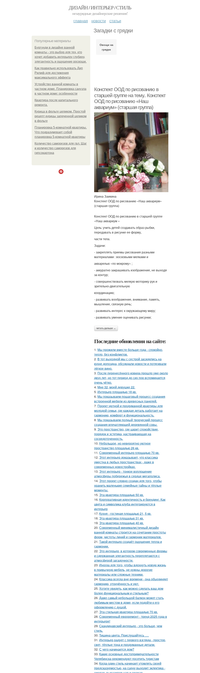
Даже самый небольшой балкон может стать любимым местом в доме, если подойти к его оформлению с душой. (129, 602)
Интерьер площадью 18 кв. (117, 392)
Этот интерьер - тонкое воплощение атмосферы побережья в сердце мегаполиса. (127, 473)
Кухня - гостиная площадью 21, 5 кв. (125, 513)
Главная (80, 20)
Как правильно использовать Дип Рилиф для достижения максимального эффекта (59, 73)
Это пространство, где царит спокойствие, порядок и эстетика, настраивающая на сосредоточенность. (126, 434)
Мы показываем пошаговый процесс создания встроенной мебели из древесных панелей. (129, 398)
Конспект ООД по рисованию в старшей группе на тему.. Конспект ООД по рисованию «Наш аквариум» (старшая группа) (130, 98)
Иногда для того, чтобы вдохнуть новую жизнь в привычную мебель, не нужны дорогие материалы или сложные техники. (130, 570)
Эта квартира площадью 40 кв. (121, 523)
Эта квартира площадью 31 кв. (121, 518)
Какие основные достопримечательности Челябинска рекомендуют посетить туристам (126, 656)
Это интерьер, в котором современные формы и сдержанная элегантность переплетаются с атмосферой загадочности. (130, 556)
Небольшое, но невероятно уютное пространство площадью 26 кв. (122, 445)
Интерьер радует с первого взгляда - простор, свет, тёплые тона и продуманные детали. (130, 642)
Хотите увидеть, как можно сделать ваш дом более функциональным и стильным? (128, 590)
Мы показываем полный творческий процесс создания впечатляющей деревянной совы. (128, 422)
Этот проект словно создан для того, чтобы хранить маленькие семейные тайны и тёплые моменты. (128, 485)
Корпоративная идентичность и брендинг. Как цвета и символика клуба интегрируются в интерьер (129, 504)
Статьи (115, 20)
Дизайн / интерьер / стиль (100, 7)
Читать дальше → (106, 328)
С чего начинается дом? (116, 649)
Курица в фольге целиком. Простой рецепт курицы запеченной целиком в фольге (61, 116)
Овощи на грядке (106, 47)
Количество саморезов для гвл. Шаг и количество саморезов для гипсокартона (61, 148)
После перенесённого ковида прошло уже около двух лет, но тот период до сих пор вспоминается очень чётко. (131, 378)
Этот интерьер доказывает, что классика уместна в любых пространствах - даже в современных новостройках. (126, 462)
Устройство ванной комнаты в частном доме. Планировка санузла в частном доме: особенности (60, 89)
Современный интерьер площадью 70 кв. (129, 452)
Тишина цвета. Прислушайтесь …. (124, 635)
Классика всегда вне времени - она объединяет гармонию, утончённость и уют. (131, 581)
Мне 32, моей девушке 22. (116, 387)
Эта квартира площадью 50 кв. (121, 495)
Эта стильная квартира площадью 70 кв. (128, 612)
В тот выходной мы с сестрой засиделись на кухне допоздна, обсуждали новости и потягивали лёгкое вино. (130, 364)
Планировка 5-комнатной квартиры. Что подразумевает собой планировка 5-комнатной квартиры (61, 132)
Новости (98, 20)
